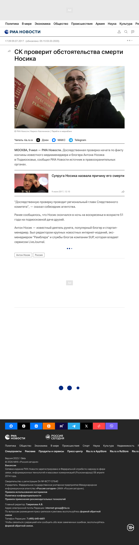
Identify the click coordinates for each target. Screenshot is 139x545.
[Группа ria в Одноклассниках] (49, 426)
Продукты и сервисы (51, 451)
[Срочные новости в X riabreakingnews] (99, 426)
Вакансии (10, 465)
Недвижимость (125, 445)
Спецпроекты (13, 451)
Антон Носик (23, 255)
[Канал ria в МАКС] (11, 426)
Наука (96, 445)
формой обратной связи (19, 525)
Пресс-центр (75, 451)
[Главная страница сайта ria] (22, 32)
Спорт (86, 445)
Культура (108, 445)
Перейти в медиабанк (62, 131)
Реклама (30, 451)
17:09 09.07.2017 (14, 41)
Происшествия (70, 445)
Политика (10, 445)
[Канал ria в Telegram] (74, 426)
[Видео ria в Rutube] (61, 426)
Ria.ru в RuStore (119, 451)
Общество (25, 445)
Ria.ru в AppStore (96, 451)
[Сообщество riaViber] (111, 426)
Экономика (41, 445)
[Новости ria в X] (86, 426)
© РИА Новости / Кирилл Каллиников (32, 131)
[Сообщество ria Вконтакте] (36, 426)
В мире (55, 445)
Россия (39, 255)
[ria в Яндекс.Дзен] (24, 426)
